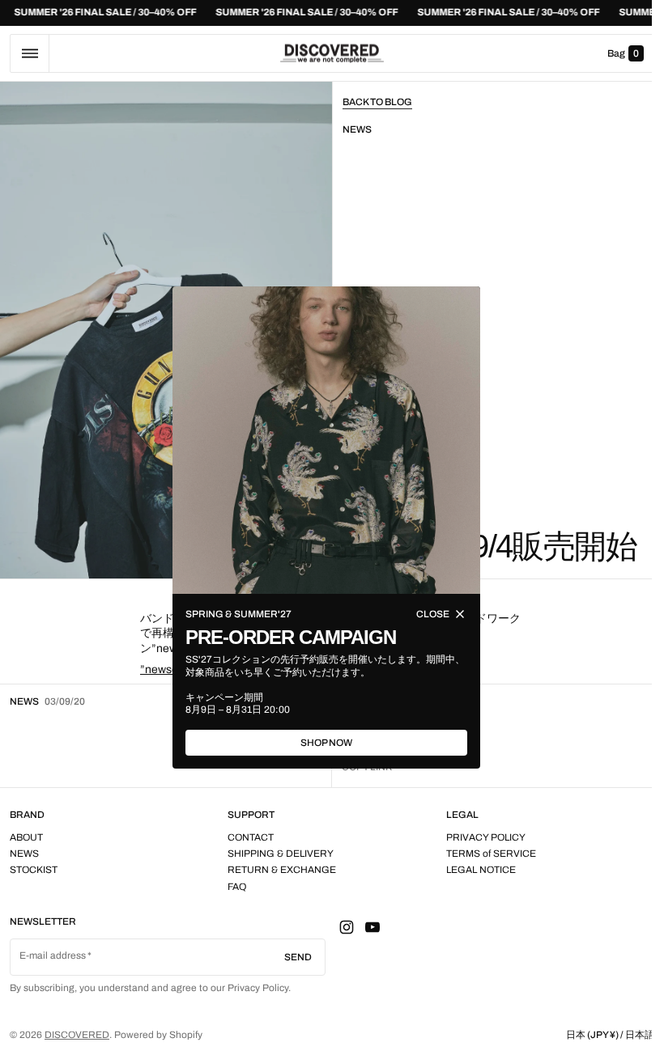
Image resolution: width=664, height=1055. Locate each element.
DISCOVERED (77, 1034)
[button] (30, 53)
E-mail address (53, 955)
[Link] (332, 13)
